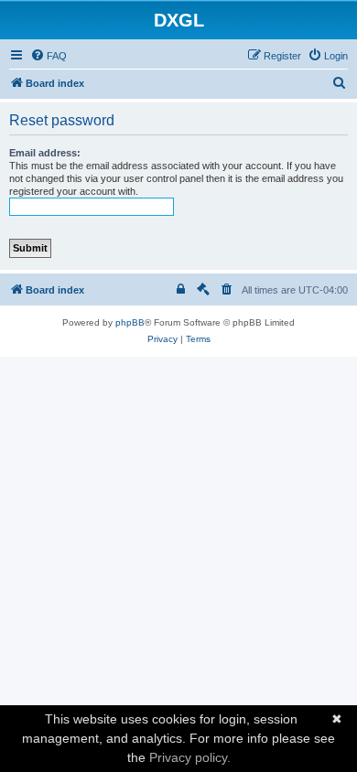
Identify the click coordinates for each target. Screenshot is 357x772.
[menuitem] (48, 56)
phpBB (130, 322)
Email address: (45, 152)
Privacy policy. (190, 757)
